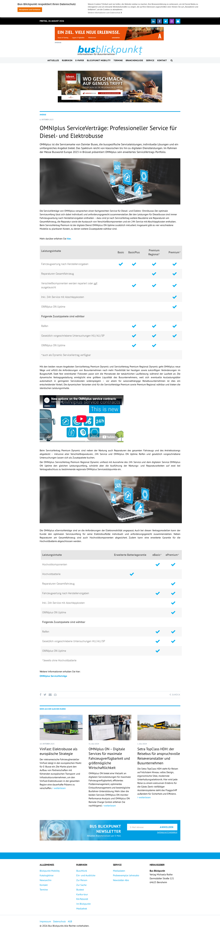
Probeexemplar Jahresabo (126, 875)
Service (150, 60)
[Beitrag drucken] (55, 694)
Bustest (80, 889)
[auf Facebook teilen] (41, 694)
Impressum (45, 921)
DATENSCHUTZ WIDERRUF (167, 832)
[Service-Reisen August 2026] (110, 86)
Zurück (175, 694)
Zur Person (81, 880)
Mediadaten (119, 870)
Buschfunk (81, 870)
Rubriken (67, 60)
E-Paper (79, 60)
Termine (118, 60)
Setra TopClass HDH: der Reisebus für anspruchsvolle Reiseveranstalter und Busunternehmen (158, 756)
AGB (70, 921)
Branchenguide (134, 60)
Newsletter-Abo (121, 880)
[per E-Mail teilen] (50, 694)
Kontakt (162, 60)
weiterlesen (59, 788)
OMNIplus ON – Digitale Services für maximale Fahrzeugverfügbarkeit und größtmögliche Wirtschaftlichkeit (109, 758)
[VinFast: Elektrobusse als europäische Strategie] (61, 727)
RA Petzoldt (82, 898)
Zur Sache (81, 884)
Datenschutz (59, 921)
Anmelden (167, 827)
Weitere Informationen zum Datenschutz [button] (104, 13)
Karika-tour (82, 894)
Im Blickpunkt (83, 903)
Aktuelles (53, 60)
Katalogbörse (46, 875)
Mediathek (81, 908)
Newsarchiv (45, 880)
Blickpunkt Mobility (99, 60)
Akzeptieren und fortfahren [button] (29, 9)
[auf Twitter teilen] (44, 694)
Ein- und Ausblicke (85, 875)
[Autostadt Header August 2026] (109, 33)
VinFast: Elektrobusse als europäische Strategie (58, 751)
